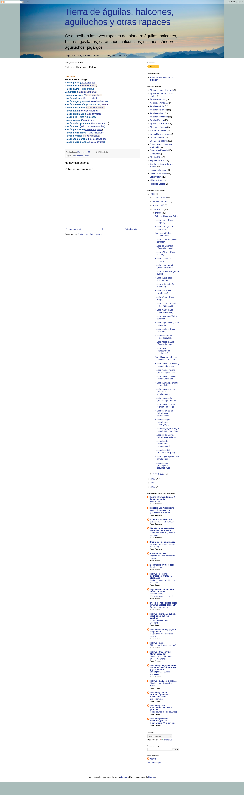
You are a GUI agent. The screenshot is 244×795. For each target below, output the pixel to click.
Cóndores (154, 154)
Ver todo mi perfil (155, 763)
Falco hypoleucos (87, 117)
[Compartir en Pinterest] (107, 152)
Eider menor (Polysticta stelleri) (163, 645)
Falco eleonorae (94, 107)
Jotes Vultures (156, 177)
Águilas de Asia (157, 106)
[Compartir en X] (102, 152)
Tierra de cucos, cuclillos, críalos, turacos (162, 590)
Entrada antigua (132, 229)
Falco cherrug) (88, 89)
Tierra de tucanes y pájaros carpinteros (163, 630)
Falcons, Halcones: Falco (166, 216)
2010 (153, 483)
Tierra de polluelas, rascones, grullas (159, 719)
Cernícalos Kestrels (159, 150)
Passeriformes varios (159, 607)
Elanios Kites (156, 157)
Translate (168, 740)
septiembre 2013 (161, 201)
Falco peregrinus (93, 129)
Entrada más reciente (75, 229)
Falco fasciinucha (88, 110)
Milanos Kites (156, 180)
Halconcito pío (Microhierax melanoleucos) (162, 443)
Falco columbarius (87, 92)
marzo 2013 (158, 209)
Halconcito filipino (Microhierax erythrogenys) (163, 422)
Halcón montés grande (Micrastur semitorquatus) (165, 391)
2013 (153, 194)
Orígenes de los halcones (118, 56)
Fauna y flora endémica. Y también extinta (162, 498)
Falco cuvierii (90, 98)
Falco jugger (88, 120)
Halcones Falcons (81, 156)
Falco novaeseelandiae (92, 126)
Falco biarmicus (88, 85)
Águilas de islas (157, 113)
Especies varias (156, 699)
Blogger (151, 777)
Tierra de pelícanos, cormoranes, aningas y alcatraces (161, 576)
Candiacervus (156, 567)
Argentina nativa (158, 553)
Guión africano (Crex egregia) (162, 723)
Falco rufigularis (95, 132)
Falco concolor (92, 95)
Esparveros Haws (158, 161)
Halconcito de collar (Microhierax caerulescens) (164, 413)
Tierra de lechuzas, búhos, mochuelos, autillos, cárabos (163, 616)
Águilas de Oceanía (159, 117)
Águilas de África (157, 99)
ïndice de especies (158, 173)
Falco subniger (96, 142)
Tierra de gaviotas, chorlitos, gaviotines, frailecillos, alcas (160, 694)
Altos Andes (155, 501)
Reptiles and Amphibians (162, 508)
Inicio (104, 229)
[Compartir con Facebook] (104, 152)
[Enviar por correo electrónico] (97, 152)
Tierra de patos (157, 643)
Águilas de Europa (158, 110)
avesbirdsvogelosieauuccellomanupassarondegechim (163, 604)
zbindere (124, 777)
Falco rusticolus (91, 135)
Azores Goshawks (158, 131)
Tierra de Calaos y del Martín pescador (160, 653)
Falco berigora (88, 82)
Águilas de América (158, 103)
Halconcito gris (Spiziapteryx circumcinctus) (162, 465)
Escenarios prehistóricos (162, 565)
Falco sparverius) (97, 139)
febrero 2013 (159, 474)
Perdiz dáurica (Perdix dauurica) (163, 712)
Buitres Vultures (157, 137)
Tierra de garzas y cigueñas (163, 681)
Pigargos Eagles (157, 184)
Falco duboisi (93, 104)
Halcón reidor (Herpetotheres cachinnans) (162, 350)
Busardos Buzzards (159, 141)
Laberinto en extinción (161, 519)
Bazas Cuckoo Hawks (160, 134)
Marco (153, 759)
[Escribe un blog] (99, 152)
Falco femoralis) (94, 114)
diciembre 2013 (160, 197)
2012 (153, 479)
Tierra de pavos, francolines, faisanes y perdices (161, 707)
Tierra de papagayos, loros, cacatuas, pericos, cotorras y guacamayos (163, 667)
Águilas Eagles (157, 120)
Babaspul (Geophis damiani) (162, 522)
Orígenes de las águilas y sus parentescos (84, 56)
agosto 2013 (159, 205)
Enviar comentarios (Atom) (90, 234)
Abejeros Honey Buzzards (162, 90)
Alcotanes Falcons (158, 127)
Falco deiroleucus (98, 101)
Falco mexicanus (99, 123)
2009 (153, 487)
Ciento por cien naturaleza (162, 542)
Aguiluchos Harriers (159, 124)
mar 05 (158, 213)
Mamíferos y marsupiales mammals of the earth (162, 529)
